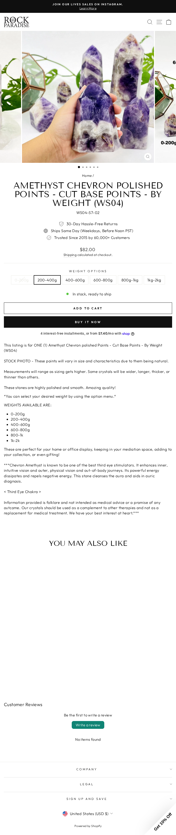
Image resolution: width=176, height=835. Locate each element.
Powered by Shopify (88, 826)
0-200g (22, 279)
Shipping (70, 255)
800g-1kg (130, 279)
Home (87, 175)
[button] (160, 819)
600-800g (103, 279)
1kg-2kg (154, 279)
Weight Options (88, 271)
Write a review (88, 725)
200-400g (47, 279)
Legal (87, 784)
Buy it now (88, 322)
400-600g (75, 279)
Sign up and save (86, 799)
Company (87, 769)
